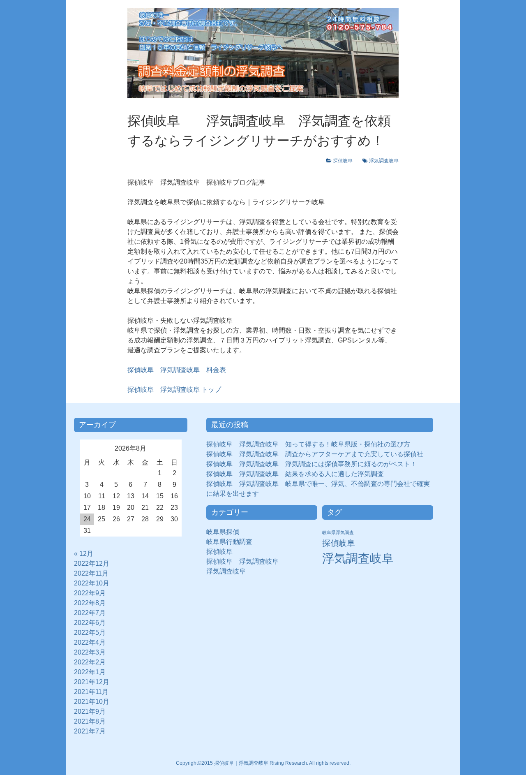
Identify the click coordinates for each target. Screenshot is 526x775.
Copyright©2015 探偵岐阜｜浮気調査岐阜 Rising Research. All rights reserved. (263, 763)
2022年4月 (90, 642)
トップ (174, 389)
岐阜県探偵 (222, 531)
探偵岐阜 (345, 161)
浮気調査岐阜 (384, 161)
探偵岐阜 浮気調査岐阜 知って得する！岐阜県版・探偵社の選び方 (308, 444)
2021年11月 (91, 691)
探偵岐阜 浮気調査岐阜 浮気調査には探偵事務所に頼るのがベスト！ (311, 463)
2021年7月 (90, 731)
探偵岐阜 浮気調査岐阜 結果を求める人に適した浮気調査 (295, 473)
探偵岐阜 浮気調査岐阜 (242, 561)
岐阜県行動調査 (229, 541)
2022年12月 (91, 563)
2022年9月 (90, 593)
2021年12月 (91, 681)
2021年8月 (90, 721)
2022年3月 (90, 652)
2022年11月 (91, 573)
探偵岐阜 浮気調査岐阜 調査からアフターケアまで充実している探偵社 (314, 454)
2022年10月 (91, 583)
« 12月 (83, 553)
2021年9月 (90, 711)
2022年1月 (90, 672)
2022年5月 (90, 632)
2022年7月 (90, 612)
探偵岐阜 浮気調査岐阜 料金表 (176, 369)
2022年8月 (90, 602)
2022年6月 (90, 622)
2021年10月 (91, 701)
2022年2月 (90, 662)
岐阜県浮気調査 (338, 532)
